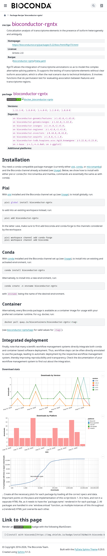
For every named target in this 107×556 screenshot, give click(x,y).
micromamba (94, 166)
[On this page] (101, 5)
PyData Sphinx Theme (86, 549)
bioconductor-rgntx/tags (20, 329)
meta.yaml (40, 60)
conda (79, 166)
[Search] (93, 5)
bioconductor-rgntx (23, 60)
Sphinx (21, 551)
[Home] (5, 15)
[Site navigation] (5, 5)
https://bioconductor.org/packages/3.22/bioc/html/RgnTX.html (45, 44)
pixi (73, 166)
